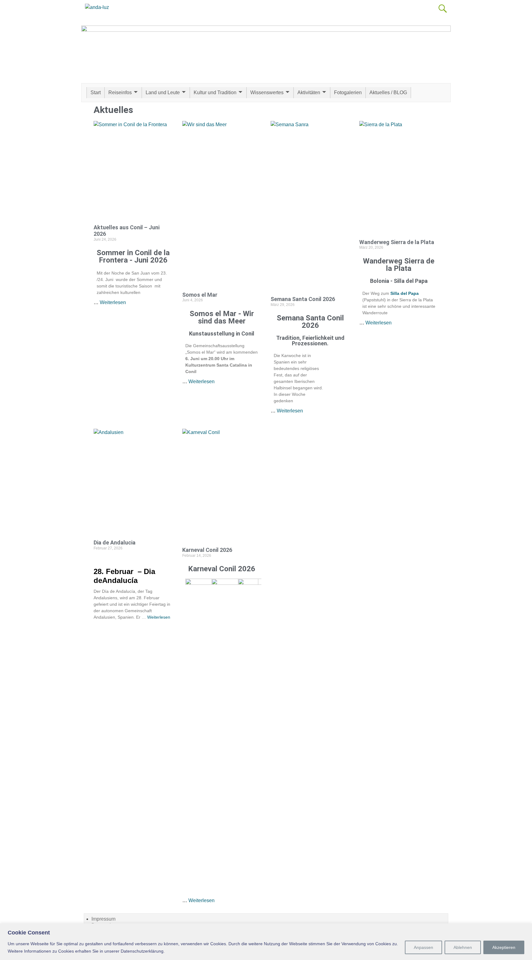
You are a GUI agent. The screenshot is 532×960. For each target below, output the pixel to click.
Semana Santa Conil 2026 (303, 299)
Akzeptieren (503, 947)
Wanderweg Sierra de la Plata (396, 242)
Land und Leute (163, 92)
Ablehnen (462, 947)
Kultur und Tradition (215, 92)
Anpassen (423, 947)
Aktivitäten (308, 92)
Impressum (103, 919)
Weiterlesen (113, 302)
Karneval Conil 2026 (207, 550)
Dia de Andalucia (114, 542)
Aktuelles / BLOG (388, 92)
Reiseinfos (120, 92)
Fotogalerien (348, 92)
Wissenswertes (267, 92)
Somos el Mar (199, 294)
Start (96, 92)
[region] (266, 941)
